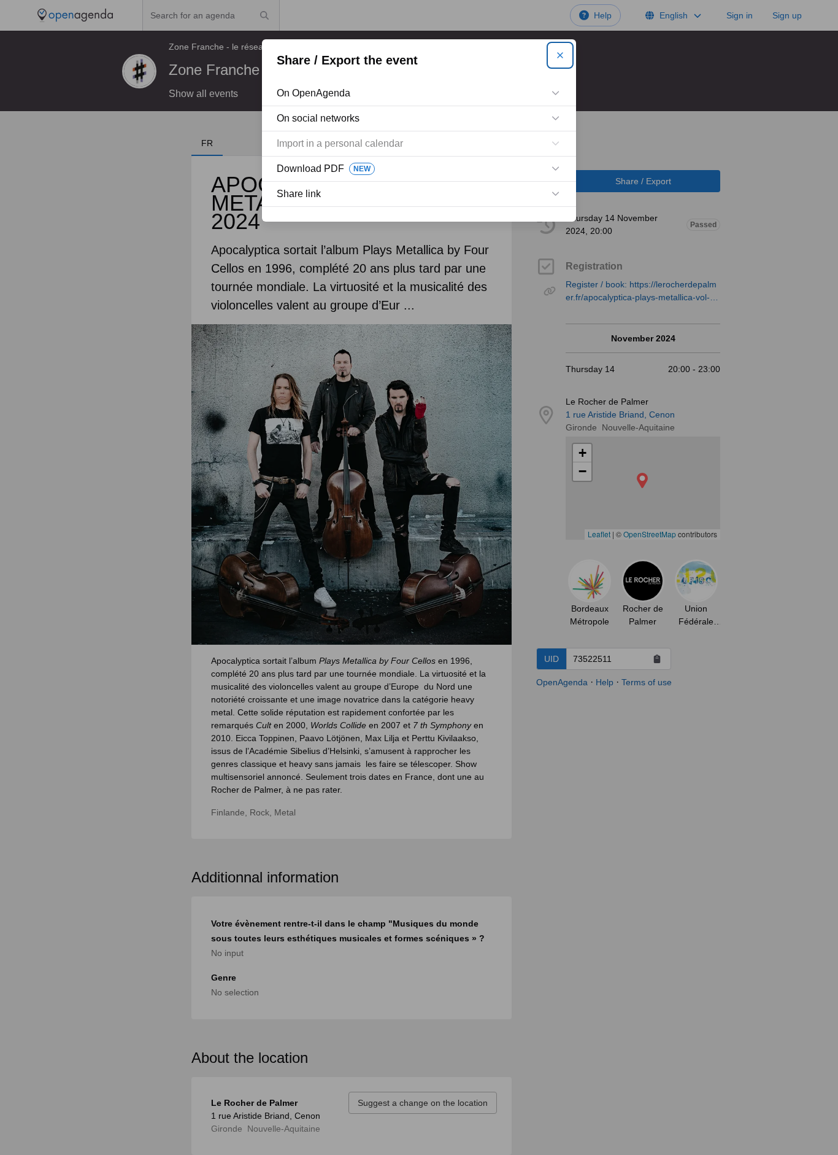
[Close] (560, 55)
